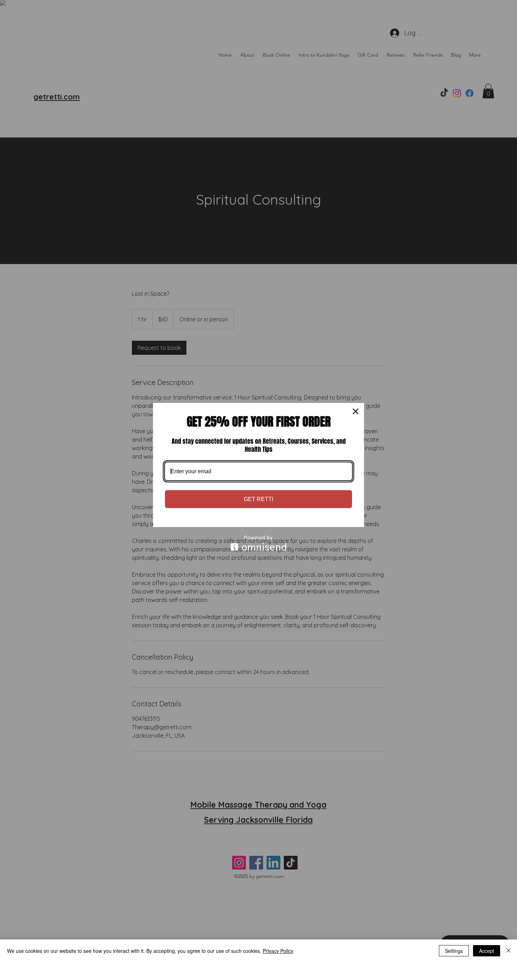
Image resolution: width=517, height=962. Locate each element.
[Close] (355, 411)
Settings (454, 950)
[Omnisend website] (258, 543)
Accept (486, 950)
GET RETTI (258, 499)
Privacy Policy (278, 950)
